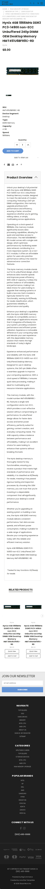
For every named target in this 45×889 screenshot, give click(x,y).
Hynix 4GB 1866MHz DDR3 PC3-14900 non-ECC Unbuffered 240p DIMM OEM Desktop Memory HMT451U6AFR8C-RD (33, 635)
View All (22, 813)
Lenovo (22, 810)
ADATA (22, 806)
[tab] (22, 177)
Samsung (22, 793)
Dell (22, 787)
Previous (2, 615)
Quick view (12, 651)
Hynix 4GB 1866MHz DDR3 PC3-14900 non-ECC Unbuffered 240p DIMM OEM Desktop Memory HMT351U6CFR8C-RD (12, 635)
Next (42, 615)
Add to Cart (12, 656)
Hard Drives (22, 717)
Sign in (17, 733)
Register (26, 733)
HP (22, 784)
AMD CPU (22, 727)
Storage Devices (22, 757)
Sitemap (23, 736)
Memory (22, 720)
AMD (22, 790)
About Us (22, 730)
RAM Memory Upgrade (22, 767)
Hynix (22, 797)
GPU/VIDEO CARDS (22, 750)
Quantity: (22, 140)
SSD (22, 713)
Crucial (22, 803)
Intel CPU (22, 723)
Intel (22, 780)
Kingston (22, 800)
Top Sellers (22, 710)
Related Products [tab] (21, 589)
